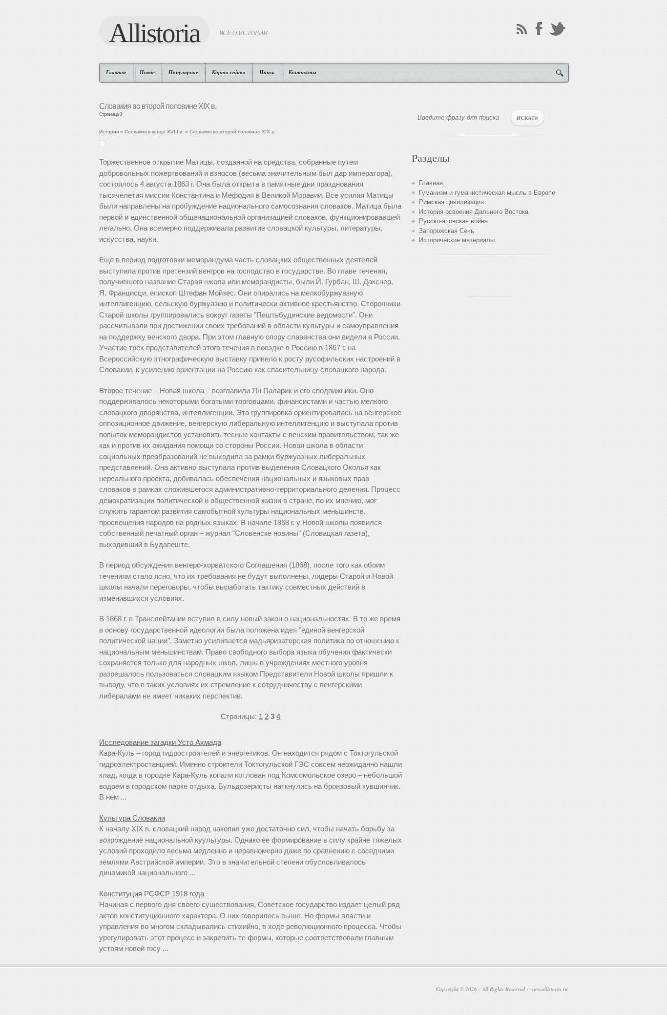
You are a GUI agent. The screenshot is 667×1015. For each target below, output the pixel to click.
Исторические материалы (457, 240)
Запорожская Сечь (446, 230)
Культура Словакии (132, 818)
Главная (116, 72)
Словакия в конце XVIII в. (154, 131)
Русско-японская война (453, 221)
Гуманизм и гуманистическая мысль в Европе (487, 192)
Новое (147, 72)
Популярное (183, 72)
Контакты (302, 72)
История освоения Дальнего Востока (473, 211)
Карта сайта (229, 72)
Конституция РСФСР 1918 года (151, 893)
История (109, 131)
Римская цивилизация (451, 202)
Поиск (267, 72)
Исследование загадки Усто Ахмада (160, 742)
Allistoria (154, 32)
